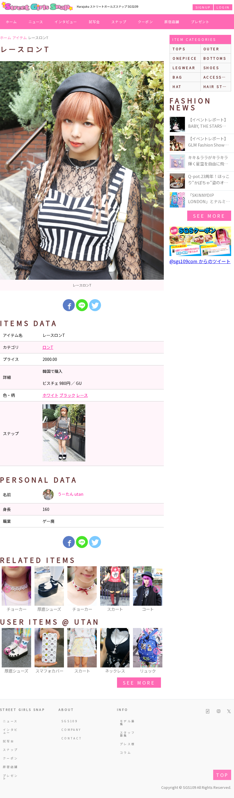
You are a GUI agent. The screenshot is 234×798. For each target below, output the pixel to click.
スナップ (118, 21)
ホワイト (50, 395)
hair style (217, 86)
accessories (217, 77)
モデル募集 (127, 722)
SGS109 (69, 721)
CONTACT (70, 738)
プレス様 (127, 744)
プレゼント (200, 21)
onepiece (185, 58)
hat (177, 86)
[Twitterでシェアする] (95, 305)
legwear (184, 67)
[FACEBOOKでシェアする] (69, 305)
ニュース (36, 21)
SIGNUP (202, 7)
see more (139, 682)
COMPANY (70, 729)
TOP (222, 774)
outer (211, 48)
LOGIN (223, 7)
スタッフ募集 (127, 733)
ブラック (67, 395)
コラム (125, 752)
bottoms (215, 58)
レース (82, 395)
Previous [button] (7, 589)
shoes (211, 67)
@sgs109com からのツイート (200, 261)
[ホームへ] (37, 6)
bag (178, 77)
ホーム (11, 21)
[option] (82, 176)
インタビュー (66, 21)
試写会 (94, 21)
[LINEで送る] (82, 305)
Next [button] (156, 589)
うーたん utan (70, 494)
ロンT (48, 347)
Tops (179, 48)
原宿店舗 (171, 21)
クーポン (145, 21)
